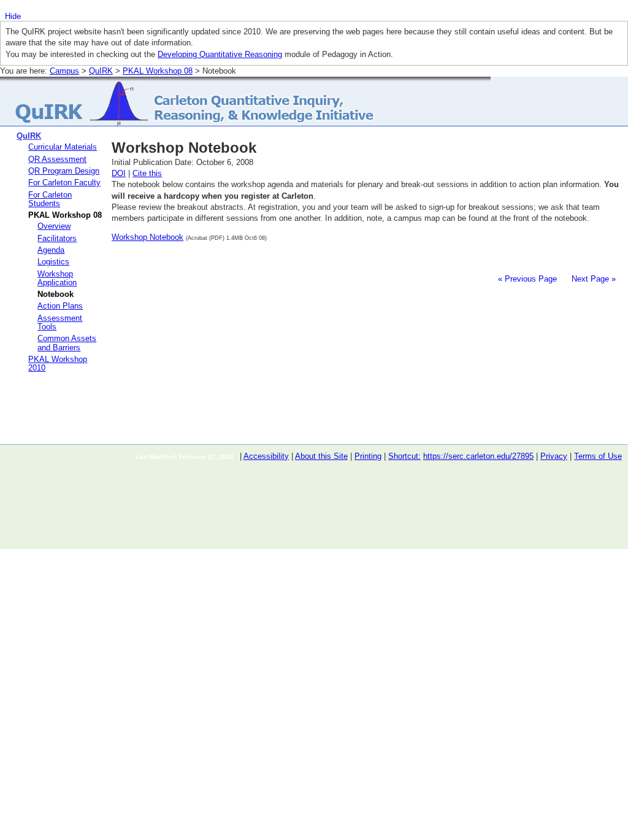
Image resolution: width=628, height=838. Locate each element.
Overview (54, 226)
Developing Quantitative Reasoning (220, 54)
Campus (64, 70)
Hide (13, 16)
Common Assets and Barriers (66, 343)
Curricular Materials (62, 147)
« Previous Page (527, 278)
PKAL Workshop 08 (158, 70)
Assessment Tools (59, 322)
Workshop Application (57, 278)
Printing (367, 456)
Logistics (53, 261)
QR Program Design (63, 170)
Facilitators (57, 238)
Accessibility (266, 456)
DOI (119, 173)
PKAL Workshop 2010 (57, 363)
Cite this (147, 173)
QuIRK (101, 70)
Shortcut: (404, 456)
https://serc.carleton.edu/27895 (478, 456)
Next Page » (592, 278)
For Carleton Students (50, 199)
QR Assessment (57, 159)
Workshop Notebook (147, 237)
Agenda (50, 250)
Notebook (55, 294)
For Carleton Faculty (64, 182)
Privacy (553, 456)
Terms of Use (598, 456)
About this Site (321, 456)
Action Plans (60, 305)
